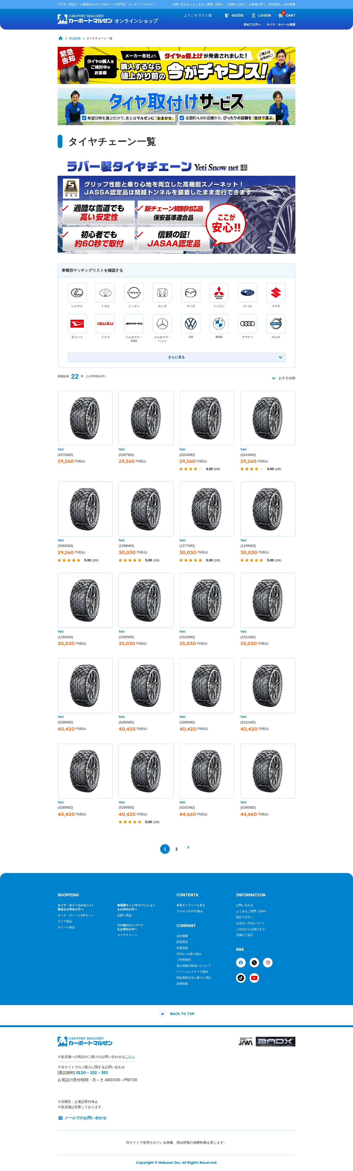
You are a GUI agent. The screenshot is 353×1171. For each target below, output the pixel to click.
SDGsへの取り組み (188, 954)
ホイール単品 (66, 927)
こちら (130, 1057)
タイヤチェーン (127, 935)
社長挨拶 (182, 948)
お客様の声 (256, 4)
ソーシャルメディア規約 (192, 971)
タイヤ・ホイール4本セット (76, 915)
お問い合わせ (180, 4)
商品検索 (75, 38)
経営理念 (182, 942)
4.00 (213, 469)
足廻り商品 (124, 915)
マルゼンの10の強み (189, 911)
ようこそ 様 (198, 15)
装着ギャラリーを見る (190, 905)
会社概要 (289, 4)
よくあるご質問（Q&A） (209, 4)
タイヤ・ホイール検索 (281, 24)
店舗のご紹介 (236, 4)
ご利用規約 (273, 4)
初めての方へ (252, 24)
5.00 (91, 560)
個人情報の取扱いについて (193, 965)
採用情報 (182, 983)
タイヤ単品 (65, 921)
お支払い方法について (250, 923)
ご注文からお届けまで (250, 929)
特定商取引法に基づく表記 (193, 977)
